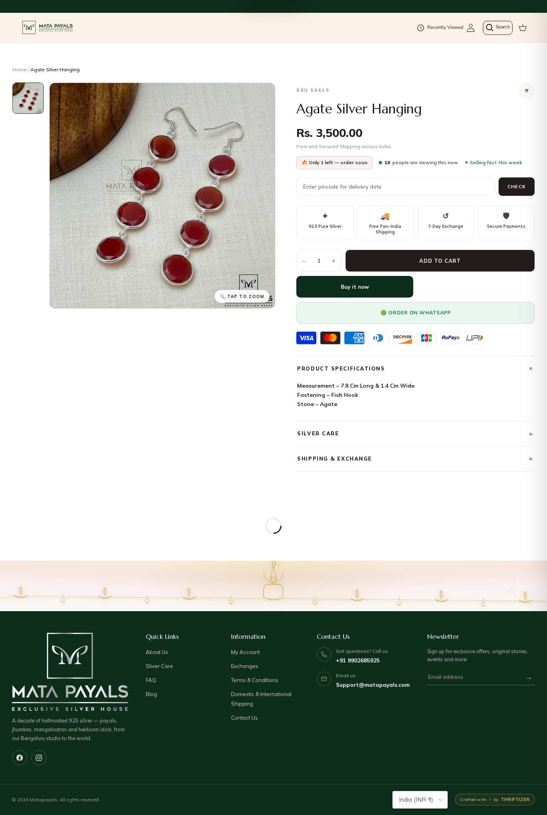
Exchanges (244, 666)
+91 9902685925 (358, 660)
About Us (157, 652)
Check (516, 186)
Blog (151, 694)
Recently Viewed (445, 27)
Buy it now (355, 287)
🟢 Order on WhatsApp (415, 312)
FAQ (151, 680)
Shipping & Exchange (415, 458)
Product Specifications (416, 368)
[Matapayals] (48, 27)
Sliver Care (159, 666)
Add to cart (440, 261)
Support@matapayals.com (373, 684)
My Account (245, 652)
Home (19, 69)
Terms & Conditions (254, 680)
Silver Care (415, 433)
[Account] (471, 28)
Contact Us (244, 717)
